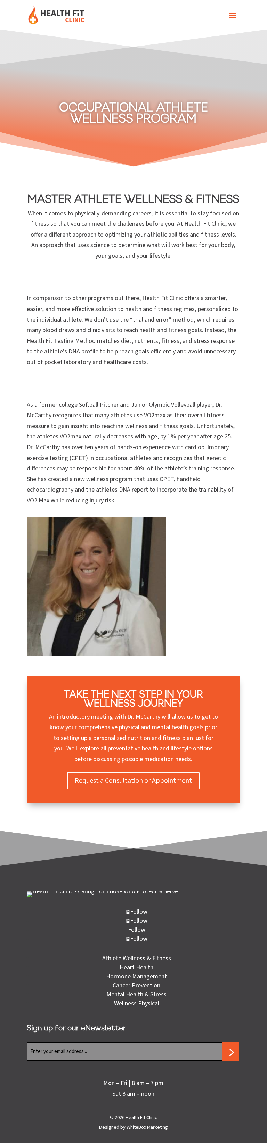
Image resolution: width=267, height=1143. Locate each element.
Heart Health (136, 967)
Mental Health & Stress (136, 994)
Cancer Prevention (136, 985)
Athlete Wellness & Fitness (136, 958)
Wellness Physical (136, 1003)
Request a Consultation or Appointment (133, 781)
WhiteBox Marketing (147, 1127)
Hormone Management (136, 976)
